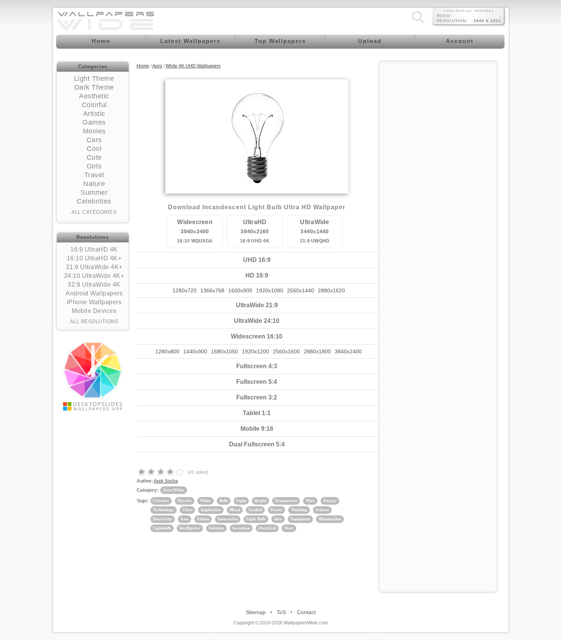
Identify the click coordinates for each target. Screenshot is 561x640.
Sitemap (256, 612)
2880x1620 (331, 290)
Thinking (299, 509)
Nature (94, 184)
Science (322, 509)
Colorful (94, 105)
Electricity (162, 518)
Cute (94, 157)
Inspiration (211, 509)
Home (143, 66)
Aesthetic (94, 96)
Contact (306, 612)
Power (276, 509)
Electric (184, 500)
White (205, 500)
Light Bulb (256, 518)
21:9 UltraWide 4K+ (94, 267)
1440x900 (195, 351)
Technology (163, 509)
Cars (94, 140)
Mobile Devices (94, 311)
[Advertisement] (438, 180)
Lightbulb (162, 528)
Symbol (255, 509)
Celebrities (94, 201)
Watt (288, 528)
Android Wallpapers (94, 293)
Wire (310, 500)
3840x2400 (348, 351)
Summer (94, 192)
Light (241, 500)
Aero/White (173, 490)
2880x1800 (317, 351)
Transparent (286, 500)
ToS (281, 612)
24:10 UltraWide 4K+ (94, 276)
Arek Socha (166, 481)
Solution (216, 528)
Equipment (300, 518)
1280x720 (184, 290)
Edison (203, 518)
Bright (260, 500)
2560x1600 (286, 351)
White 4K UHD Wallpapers (193, 66)
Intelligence (189, 528)
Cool (94, 148)
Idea (278, 518)
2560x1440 (300, 290)
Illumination (330, 518)
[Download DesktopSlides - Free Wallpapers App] (92, 376)
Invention (241, 528)
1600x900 (240, 290)
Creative (161, 500)
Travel (94, 175)
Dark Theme (94, 87)
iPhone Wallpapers (94, 302)
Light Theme (94, 78)
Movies (94, 131)
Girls (94, 166)
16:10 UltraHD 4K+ (94, 258)
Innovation (228, 518)
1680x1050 (224, 351)
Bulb (223, 500)
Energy (330, 500)
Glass (187, 509)
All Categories (94, 212)
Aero (157, 66)
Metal (234, 509)
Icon (185, 518)
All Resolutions (94, 321)
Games (94, 122)
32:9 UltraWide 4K (94, 284)
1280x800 (167, 351)
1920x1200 (255, 351)
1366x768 (212, 290)
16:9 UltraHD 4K (94, 249)
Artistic (94, 113)
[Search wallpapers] (418, 23)
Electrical (267, 528)
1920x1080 (269, 290)
